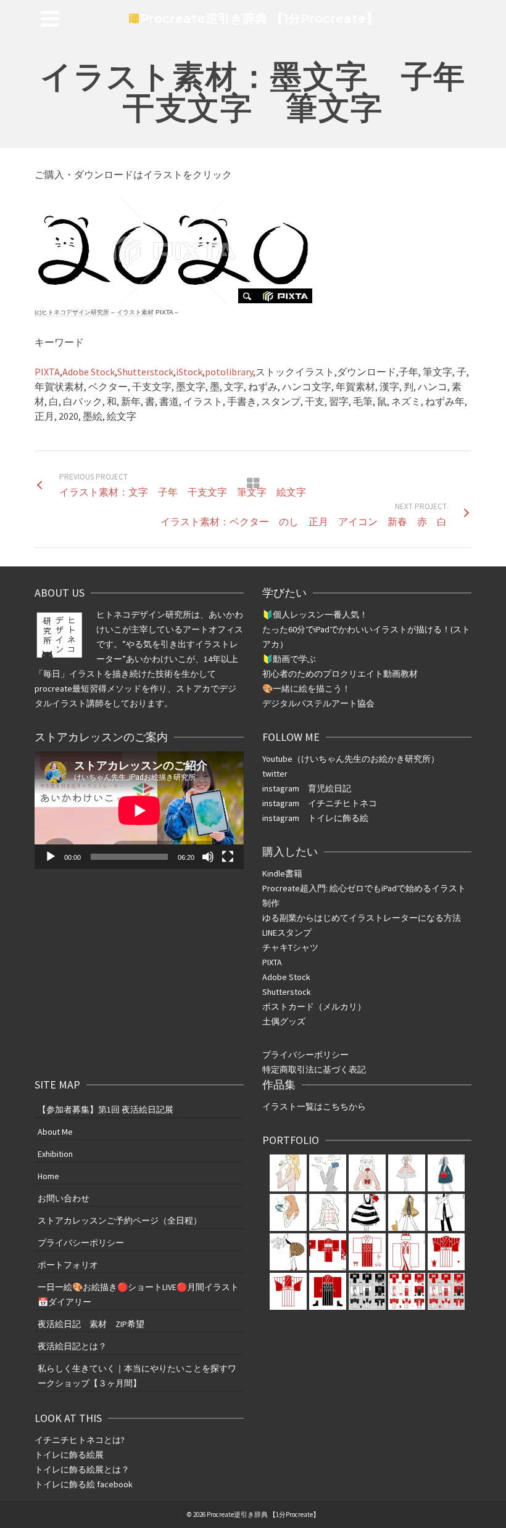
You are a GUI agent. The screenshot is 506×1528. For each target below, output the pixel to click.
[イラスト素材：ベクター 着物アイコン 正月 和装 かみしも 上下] (446, 1251)
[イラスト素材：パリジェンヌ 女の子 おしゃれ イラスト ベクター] (367, 1212)
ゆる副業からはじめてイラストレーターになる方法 (361, 917)
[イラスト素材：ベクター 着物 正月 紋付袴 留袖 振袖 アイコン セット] (327, 1251)
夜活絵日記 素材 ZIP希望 (91, 1324)
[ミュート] (208, 857)
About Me (55, 1131)
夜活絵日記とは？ (72, 1346)
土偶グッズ (283, 1021)
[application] (139, 810)
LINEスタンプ (287, 932)
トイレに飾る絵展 (70, 1454)
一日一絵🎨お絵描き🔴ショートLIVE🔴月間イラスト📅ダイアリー (138, 1294)
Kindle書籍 (282, 873)
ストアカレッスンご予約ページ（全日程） (120, 1220)
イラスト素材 (135, 312)
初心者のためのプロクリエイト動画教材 (340, 673)
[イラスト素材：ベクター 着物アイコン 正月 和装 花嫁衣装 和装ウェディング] (406, 1251)
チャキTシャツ (290, 947)
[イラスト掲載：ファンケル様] (288, 1172)
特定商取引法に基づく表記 (314, 1069)
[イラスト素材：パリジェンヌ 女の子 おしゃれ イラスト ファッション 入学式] (446, 1172)
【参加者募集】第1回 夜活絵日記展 (105, 1109)
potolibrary (229, 372)
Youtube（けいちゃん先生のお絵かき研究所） (350, 758)
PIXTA (47, 372)
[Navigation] (50, 18)
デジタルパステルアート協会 (318, 703)
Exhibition (55, 1153)
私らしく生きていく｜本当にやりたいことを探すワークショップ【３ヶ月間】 (137, 1376)
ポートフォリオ (68, 1264)
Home (48, 1176)
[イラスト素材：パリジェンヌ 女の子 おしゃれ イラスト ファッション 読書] (288, 1212)
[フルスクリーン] (228, 857)
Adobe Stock (88, 372)
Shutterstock (145, 372)
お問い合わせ (63, 1198)
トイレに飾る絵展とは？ (82, 1469)
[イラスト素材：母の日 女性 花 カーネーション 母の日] (327, 1172)
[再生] (50, 857)
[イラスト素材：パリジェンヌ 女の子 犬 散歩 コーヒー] (406, 1212)
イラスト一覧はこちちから (314, 1106)
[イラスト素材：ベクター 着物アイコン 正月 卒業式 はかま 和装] (327, 1291)
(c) (72, 312)
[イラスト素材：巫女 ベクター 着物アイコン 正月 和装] (367, 1251)
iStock (189, 372)
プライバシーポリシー (305, 1054)
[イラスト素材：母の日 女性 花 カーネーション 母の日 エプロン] (406, 1172)
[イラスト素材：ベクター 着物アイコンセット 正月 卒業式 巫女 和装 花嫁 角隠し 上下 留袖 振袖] (367, 1291)
